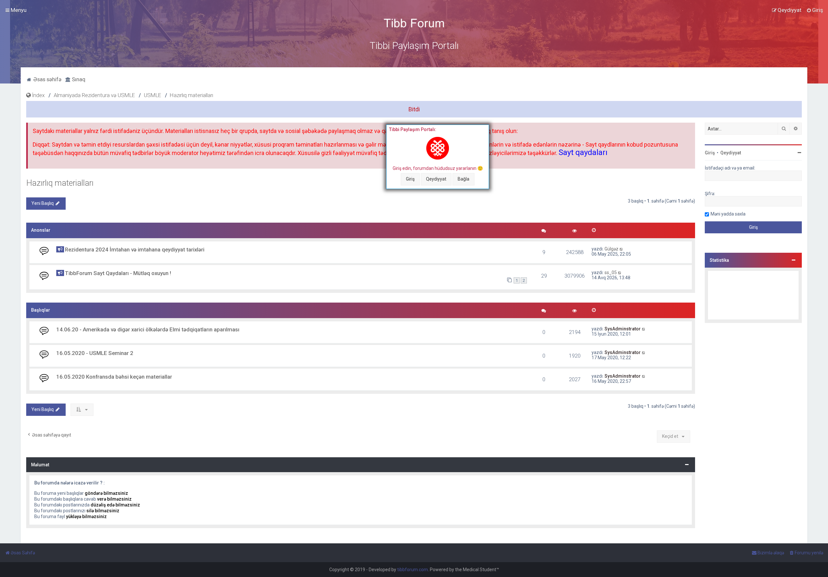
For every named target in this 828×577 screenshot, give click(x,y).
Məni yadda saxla (728, 213)
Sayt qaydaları (583, 152)
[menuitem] (814, 10)
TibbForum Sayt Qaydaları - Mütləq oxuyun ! (118, 273)
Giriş (410, 179)
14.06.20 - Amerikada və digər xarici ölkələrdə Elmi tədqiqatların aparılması (147, 329)
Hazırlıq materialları (59, 183)
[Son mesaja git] (621, 248)
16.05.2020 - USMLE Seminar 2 (94, 353)
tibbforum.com (412, 569)
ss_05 (611, 272)
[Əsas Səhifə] (414, 23)
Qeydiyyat (436, 179)
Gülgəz (611, 248)
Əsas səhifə (46, 79)
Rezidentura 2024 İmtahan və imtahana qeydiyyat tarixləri (134, 249)
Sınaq (78, 79)
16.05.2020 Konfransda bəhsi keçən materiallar (114, 376)
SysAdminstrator (623, 328)
